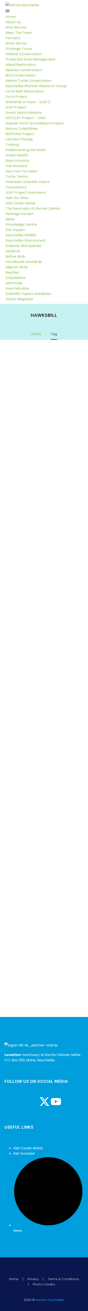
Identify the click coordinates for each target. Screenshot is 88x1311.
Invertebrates (17, 288)
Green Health (17, 155)
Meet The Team (19, 32)
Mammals (14, 283)
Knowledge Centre (21, 224)
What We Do (16, 43)
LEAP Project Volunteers (26, 192)
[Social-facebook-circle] (9, 1101)
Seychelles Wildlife (21, 235)
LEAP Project (16, 107)
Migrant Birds (17, 267)
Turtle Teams (17, 176)
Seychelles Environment (26, 240)
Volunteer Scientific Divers (28, 181)
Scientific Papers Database (28, 293)
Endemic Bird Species (23, 245)
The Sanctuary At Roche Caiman (33, 208)
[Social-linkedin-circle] (33, 1101)
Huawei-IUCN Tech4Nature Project (35, 123)
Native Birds (15, 256)
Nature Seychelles (50, 1300)
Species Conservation (24, 70)
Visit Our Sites (17, 197)
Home (11, 16)
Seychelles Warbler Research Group (36, 86)
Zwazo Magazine (19, 299)
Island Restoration (21, 64)
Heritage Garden (20, 213)
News (10, 219)
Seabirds (13, 251)
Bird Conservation (20, 75)
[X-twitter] (44, 1101)
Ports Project (17, 96)
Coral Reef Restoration (25, 91)
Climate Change (19, 139)
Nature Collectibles (22, 128)
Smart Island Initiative (24, 112)
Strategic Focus (19, 48)
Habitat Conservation (24, 54)
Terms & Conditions (63, 1279)
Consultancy (16, 187)
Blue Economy (17, 160)
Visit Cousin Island (20, 203)
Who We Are (16, 27)
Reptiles (12, 272)
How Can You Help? (22, 171)
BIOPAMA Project (20, 133)
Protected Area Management (31, 59)
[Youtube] (56, 1101)
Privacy (33, 1279)
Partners (13, 38)
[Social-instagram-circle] (21, 1101)
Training (12, 144)
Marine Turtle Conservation (28, 80)
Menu (7, 11)
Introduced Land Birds (24, 261)
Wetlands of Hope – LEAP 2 (28, 102)
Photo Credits (44, 1284)
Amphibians (15, 277)
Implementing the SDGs (26, 149)
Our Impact (15, 229)
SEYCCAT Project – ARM (25, 117)
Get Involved (16, 165)
